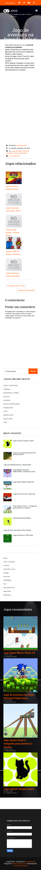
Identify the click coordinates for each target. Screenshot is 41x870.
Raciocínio (7, 591)
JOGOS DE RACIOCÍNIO (22, 518)
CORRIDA (6, 389)
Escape (6, 573)
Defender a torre (9, 569)
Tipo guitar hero (9, 587)
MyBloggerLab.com (19, 864)
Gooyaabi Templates (20, 866)
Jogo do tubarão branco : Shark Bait (17, 465)
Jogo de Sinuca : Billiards (23, 535)
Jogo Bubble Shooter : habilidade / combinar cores (24, 471)
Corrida (6, 565)
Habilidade (7, 580)
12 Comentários (10, 657)
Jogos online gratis (20, 153)
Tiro (4, 584)
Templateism (30, 862)
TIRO (5, 422)
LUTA (5, 411)
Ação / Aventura (9, 562)
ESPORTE (6, 400)
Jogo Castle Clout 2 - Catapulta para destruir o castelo (25, 507)
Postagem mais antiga (25, 290)
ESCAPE (6, 397)
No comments (14, 156)
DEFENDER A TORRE (11, 393)
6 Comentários (9, 751)
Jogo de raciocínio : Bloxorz (24, 494)
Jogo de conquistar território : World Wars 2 (24, 454)
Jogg (14, 10)
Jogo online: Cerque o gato (23, 441)
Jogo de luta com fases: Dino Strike (17, 530)
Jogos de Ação (16, 151)
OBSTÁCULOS (8, 415)
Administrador (21, 145)
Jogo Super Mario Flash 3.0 (23, 482)
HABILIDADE (8, 408)
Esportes (6, 576)
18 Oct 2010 (7, 655)
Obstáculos (7, 595)
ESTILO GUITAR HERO (11, 404)
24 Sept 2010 (8, 749)
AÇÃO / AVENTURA (10, 385)
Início (5, 558)
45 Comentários (10, 793)
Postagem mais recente (16, 286)
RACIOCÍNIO (8, 419)
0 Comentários (9, 702)
